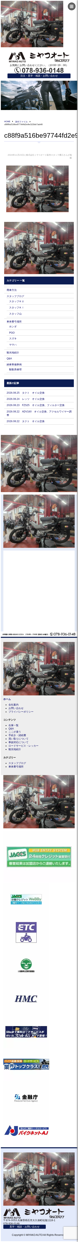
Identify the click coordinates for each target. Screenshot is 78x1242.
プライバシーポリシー (21, 711)
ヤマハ (13, 344)
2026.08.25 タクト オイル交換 (26, 392)
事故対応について (18, 742)
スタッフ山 (15, 313)
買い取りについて (18, 738)
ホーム (7, 699)
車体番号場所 (14, 321)
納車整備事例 (14, 364)
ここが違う (15, 731)
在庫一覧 (14, 725)
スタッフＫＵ (16, 301)
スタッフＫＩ (16, 307)
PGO (12, 332)
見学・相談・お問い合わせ (25, 1226)
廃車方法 (12, 290)
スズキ (13, 338)
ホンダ (13, 326)
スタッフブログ (15, 296)
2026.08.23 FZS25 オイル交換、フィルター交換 (35, 405)
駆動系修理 (15, 369)
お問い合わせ (16, 708)
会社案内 (14, 704)
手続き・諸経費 (17, 735)
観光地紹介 (13, 352)
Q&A (9, 358)
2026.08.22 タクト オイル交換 (26, 421)
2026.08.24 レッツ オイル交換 (26, 399)
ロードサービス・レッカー (23, 745)
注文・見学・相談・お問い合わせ (39, 75)
